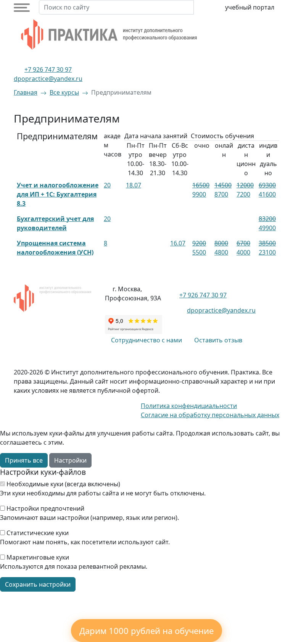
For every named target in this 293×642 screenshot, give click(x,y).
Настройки (70, 460)
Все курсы (64, 92)
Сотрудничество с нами (146, 340)
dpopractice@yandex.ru (48, 78)
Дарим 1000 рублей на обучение (146, 630)
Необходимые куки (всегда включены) (63, 484)
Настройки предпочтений (45, 508)
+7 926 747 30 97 (48, 69)
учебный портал (249, 7)
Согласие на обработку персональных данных (210, 415)
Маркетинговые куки (37, 557)
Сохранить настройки (38, 584)
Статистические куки (37, 533)
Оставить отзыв (218, 340)
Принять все (24, 460)
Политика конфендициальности (189, 406)
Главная (25, 92)
